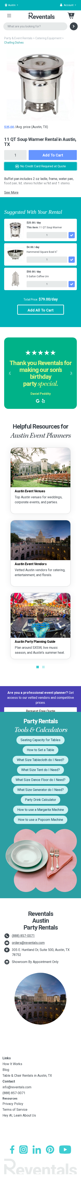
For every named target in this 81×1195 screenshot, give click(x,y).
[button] (68, 5)
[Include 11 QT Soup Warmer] (72, 235)
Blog (5, 1070)
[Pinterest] (50, 1149)
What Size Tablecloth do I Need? (40, 760)
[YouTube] (65, 1149)
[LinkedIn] (37, 1149)
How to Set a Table (40, 750)
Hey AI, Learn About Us (19, 1115)
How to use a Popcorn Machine (40, 820)
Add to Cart (53, 155)
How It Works (12, 1064)
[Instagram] (23, 1149)
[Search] (74, 26)
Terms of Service (14, 1110)
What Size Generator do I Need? (40, 790)
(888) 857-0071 (23, 936)
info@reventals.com (16, 1087)
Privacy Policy (12, 1104)
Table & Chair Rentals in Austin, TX (27, 1076)
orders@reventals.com (28, 943)
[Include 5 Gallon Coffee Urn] (72, 284)
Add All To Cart (41, 310)
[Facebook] (12, 1149)
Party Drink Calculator (40, 800)
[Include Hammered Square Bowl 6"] (72, 260)
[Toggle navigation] (9, 15)
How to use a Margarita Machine (40, 810)
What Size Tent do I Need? (40, 770)
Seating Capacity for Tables (40, 740)
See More (11, 192)
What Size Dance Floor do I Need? (40, 780)
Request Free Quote (40, 711)
